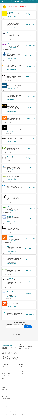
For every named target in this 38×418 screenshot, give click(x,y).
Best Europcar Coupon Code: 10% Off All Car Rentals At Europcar (14, 208)
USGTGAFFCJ (28, 86)
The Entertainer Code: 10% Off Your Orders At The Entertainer (14, 168)
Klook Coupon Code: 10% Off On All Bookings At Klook (14, 304)
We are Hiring (21, 371)
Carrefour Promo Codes (5, 366)
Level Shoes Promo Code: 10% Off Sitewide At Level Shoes (13, 229)
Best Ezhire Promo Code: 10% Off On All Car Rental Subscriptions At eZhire (14, 219)
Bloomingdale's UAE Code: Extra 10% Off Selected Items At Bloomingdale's (14, 96)
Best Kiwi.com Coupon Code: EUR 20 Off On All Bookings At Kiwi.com (14, 314)
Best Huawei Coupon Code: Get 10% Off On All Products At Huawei (14, 259)
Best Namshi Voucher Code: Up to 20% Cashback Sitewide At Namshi (14, 159)
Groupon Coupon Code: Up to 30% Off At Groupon (13, 271)
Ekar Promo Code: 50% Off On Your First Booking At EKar (13, 177)
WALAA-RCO (28, 248)
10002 (28, 187)
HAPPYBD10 (28, 208)
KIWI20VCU (28, 314)
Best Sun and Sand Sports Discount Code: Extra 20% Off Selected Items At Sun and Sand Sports (14, 108)
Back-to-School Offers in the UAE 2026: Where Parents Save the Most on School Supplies (11, 406)
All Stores (3, 387)
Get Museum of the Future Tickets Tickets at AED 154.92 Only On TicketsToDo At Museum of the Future (14, 281)
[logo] (19, 1)
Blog (2, 391)
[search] (35, 1)
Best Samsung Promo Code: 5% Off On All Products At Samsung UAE (14, 129)
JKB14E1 (28, 24)
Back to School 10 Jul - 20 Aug (24, 348)
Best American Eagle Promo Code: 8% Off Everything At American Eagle (13, 198)
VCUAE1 (28, 14)
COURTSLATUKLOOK (30, 304)
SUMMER (28, 270)
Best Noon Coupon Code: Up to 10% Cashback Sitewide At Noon (14, 14)
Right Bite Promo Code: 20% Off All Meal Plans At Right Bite (14, 238)
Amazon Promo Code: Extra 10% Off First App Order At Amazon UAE (14, 35)
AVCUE (28, 260)
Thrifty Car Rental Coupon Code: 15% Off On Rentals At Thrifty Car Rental (14, 187)
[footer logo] (10, 345)
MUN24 (28, 108)
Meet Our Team (4, 382)
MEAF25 (28, 76)
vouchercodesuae (30, 293)
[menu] (2, 1)
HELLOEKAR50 (28, 177)
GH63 (28, 96)
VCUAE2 (28, 158)
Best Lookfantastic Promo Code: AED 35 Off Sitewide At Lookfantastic (14, 249)
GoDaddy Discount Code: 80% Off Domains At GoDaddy (14, 139)
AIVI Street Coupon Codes (6, 373)
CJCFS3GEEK (28, 139)
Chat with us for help (22, 375)
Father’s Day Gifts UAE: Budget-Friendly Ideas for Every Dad (11, 411)
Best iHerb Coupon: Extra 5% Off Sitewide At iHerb (14, 149)
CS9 (28, 148)
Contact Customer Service (23, 366)
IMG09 (28, 45)
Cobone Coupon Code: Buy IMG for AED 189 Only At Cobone (14, 45)
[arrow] (37, 209)
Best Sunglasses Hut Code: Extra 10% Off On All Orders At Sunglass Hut (14, 24)
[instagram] (4, 362)
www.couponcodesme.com (6, 398)
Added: (8, 262)
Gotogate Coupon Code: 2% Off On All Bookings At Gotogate (14, 86)
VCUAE (28, 167)
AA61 (28, 229)
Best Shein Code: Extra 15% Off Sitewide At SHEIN (14, 77)
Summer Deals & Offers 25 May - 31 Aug (25, 346)
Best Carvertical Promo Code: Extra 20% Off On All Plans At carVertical (13, 294)
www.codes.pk (4, 400)
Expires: (8, 16)
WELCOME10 (28, 35)
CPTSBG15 (28, 66)
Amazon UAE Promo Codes (6, 375)
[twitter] (2, 362)
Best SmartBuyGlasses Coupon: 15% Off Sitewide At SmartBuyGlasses (14, 66)
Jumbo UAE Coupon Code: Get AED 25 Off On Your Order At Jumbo (13, 56)
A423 (28, 129)
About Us (3, 380)
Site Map (3, 385)
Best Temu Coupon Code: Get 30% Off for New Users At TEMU (14, 119)
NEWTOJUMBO (28, 55)
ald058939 (28, 118)
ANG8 (28, 198)
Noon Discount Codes (5, 371)
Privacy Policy (19, 329)
